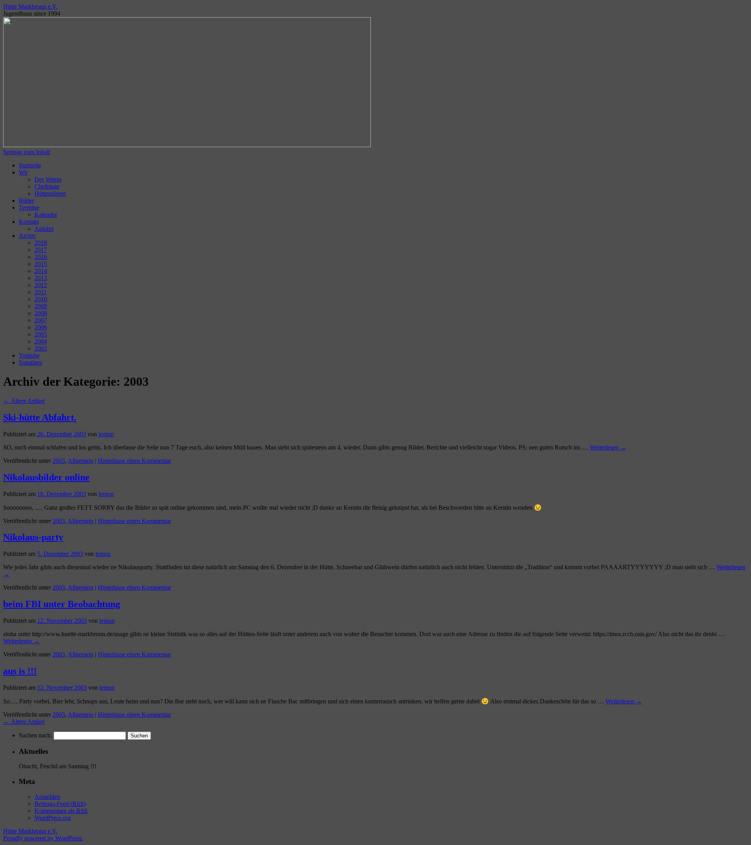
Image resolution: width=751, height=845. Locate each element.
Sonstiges (30, 362)
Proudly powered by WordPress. (43, 838)
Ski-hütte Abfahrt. (39, 417)
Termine (29, 207)
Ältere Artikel (24, 400)
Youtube (29, 355)
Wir (23, 172)
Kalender (45, 214)
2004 (40, 341)
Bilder (26, 200)
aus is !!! (20, 671)
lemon (106, 434)
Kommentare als (61, 810)
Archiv (27, 235)
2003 (40, 348)
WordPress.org (52, 817)
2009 (40, 306)
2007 (40, 320)
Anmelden (47, 796)
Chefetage (46, 186)
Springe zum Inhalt (26, 152)
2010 (40, 299)
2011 (40, 292)
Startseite (30, 165)
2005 (40, 334)
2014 (40, 271)
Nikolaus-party (33, 537)
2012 (40, 285)
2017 (40, 249)
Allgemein (80, 460)
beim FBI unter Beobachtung (61, 604)
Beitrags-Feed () (60, 803)
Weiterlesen (608, 447)
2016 (40, 257)
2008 (40, 313)
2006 (40, 327)
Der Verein (47, 179)
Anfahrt (44, 228)
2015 (40, 264)
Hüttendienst (50, 193)
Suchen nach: (35, 735)
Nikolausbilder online (46, 477)
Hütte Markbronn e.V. (30, 6)
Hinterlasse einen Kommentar (134, 460)
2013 (40, 278)
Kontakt (29, 221)
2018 (40, 242)
